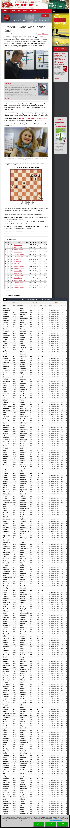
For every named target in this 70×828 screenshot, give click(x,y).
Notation (35, 302)
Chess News (18, 20)
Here (54, 818)
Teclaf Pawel (17, 261)
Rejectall (50, 824)
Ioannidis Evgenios (19, 254)
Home (13, 10)
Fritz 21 (8, 83)
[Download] (33, 203)
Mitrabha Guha (18, 271)
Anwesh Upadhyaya (19, 285)
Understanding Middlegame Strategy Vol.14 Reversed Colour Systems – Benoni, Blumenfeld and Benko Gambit (60, 59)
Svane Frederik (18, 245)
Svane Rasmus (18, 252)
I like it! (39, 34)
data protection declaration (56, 820)
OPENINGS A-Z (22, 10)
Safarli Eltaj (17, 264)
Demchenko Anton (19, 268)
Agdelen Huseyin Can (19, 280)
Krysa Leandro (18, 259)
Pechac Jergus (18, 278)
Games (56, 302)
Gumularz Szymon (19, 287)
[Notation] (26, 203)
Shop (5, 10)
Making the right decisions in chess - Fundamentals (60, 122)
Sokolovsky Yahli (18, 256)
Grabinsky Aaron (18, 282)
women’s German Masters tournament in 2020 (33, 118)
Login (62, 11)
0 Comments (45, 34)
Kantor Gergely (18, 273)
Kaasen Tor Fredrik (19, 275)
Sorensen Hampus (19, 266)
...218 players (8, 290)
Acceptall (62, 824)
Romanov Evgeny (18, 249)
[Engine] (28, 203)
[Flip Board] (22, 203)
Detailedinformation (38, 824)
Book (13, 302)
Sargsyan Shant (18, 247)
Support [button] (33, 10)
